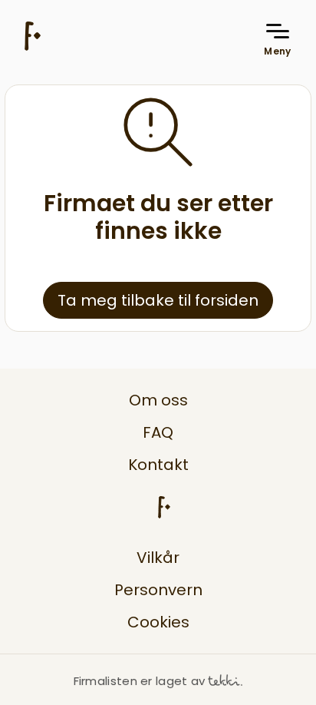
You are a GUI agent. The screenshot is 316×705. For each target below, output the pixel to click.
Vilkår (158, 557)
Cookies (158, 622)
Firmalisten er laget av (140, 681)
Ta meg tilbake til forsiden (158, 300)
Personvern (158, 590)
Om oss (158, 400)
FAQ (158, 432)
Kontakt (158, 464)
